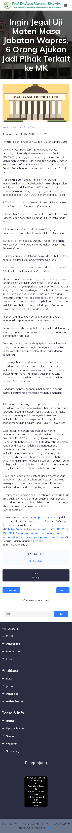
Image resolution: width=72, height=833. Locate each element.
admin (6, 127)
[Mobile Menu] (66, 5)
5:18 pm (31, 127)
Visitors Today (36, 780)
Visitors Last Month (36, 797)
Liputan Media (36, 561)
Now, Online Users (36, 778)
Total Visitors (36, 802)
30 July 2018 (18, 127)
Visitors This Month (36, 791)
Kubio (49, 827)
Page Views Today (36, 786)
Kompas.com (40, 517)
